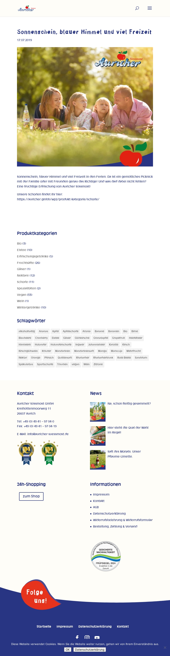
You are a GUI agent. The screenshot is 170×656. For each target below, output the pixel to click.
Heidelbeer (135, 338)
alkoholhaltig (27, 331)
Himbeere (25, 345)
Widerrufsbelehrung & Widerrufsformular (123, 520)
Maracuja (116, 351)
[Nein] (165, 647)
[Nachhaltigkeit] (105, 571)
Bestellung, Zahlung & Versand (115, 526)
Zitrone (98, 364)
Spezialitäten (26, 288)
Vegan (21, 295)
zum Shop (31, 496)
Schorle (22, 282)
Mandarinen (62, 351)
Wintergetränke (28, 307)
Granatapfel (101, 338)
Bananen (113, 331)
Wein (20, 301)
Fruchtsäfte (25, 263)
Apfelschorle (70, 331)
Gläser (21, 269)
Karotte (113, 345)
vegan (75, 364)
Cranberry (41, 338)
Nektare (23, 275)
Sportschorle (45, 364)
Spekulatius (26, 364)
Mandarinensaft (84, 351)
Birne (134, 331)
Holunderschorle (61, 345)
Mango (102, 351)
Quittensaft (65, 358)
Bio (19, 243)
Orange (35, 358)
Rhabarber (82, 358)
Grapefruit (118, 338)
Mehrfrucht (133, 351)
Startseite (44, 626)
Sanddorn (141, 358)
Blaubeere (25, 338)
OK (68, 649)
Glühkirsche (82, 338)
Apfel (55, 331)
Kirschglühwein (28, 351)
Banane (99, 331)
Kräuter (46, 351)
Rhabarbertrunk (103, 358)
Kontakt (98, 501)
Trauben (62, 364)
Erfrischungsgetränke (33, 256)
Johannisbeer (96, 345)
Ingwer (79, 345)
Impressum (101, 494)
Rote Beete (124, 358)
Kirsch (126, 345)
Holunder (40, 345)
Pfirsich (49, 358)
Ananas (43, 331)
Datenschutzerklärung (109, 513)
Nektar (23, 358)
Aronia (87, 331)
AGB (96, 507)
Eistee (21, 250)
